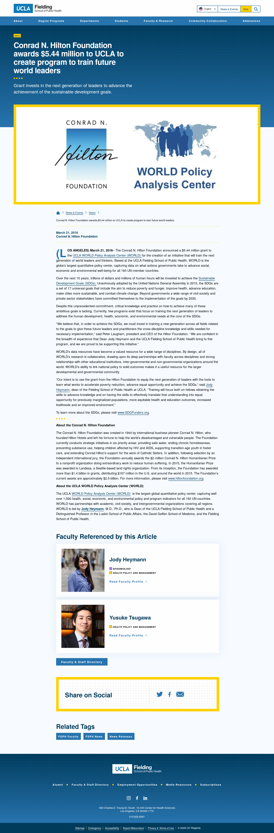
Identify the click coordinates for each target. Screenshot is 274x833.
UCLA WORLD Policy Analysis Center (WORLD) (107, 255)
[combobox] (207, 9)
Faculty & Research (158, 21)
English (207, 8)
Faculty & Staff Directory (90, 784)
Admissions (251, 21)
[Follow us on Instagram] (129, 798)
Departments (89, 21)
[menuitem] (18, 20)
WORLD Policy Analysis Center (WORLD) (101, 493)
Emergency (94, 828)
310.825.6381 (137, 816)
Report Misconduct (133, 828)
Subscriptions (210, 784)
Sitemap (80, 828)
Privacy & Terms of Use (161, 828)
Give (245, 9)
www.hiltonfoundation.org (185, 478)
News (92, 212)
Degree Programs (51, 21)
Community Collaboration (208, 21)
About (18, 21)
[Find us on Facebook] (137, 798)
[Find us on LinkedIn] (145, 798)
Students (121, 21)
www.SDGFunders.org (133, 412)
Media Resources (179, 784)
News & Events (229, 9)
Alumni (58, 784)
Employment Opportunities (137, 784)
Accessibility (112, 828)
